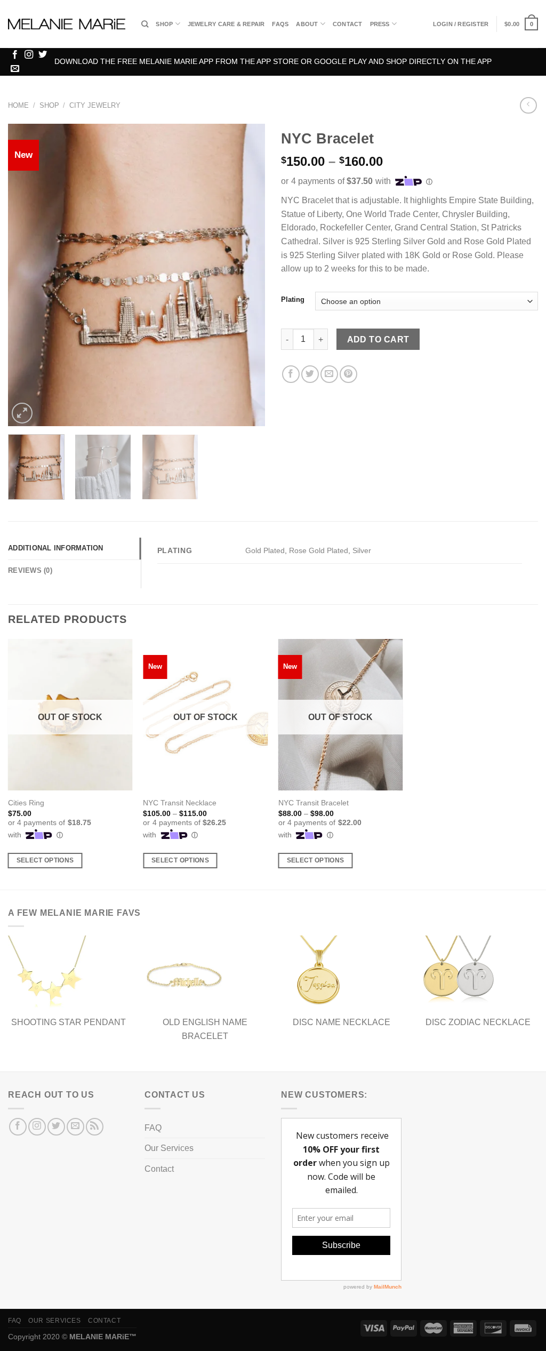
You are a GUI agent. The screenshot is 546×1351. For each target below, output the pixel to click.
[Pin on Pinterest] (348, 374)
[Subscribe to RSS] (94, 1127)
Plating (292, 299)
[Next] (246, 275)
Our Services (169, 1148)
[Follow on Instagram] (29, 55)
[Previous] (26, 275)
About (307, 24)
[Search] (144, 24)
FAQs (280, 24)
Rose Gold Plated (318, 550)
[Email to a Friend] (329, 374)
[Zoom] (22, 413)
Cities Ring (26, 802)
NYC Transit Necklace (179, 802)
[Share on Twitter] (310, 374)
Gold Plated (265, 550)
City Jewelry (95, 105)
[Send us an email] (15, 69)
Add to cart (378, 339)
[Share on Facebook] (291, 374)
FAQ (153, 1127)
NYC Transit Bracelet (313, 802)
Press (380, 24)
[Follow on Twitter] (42, 55)
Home (18, 105)
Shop (164, 24)
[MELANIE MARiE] (66, 24)
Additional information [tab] (55, 548)
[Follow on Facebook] (15, 55)
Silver (361, 550)
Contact (348, 24)
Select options (45, 860)
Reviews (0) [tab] (30, 570)
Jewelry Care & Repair (226, 24)
